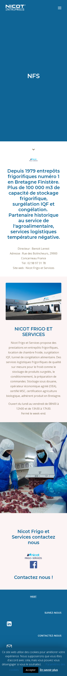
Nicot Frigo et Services (40, 268)
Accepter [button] (31, 670)
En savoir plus (49, 670)
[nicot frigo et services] (33, 160)
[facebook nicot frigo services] (33, 564)
